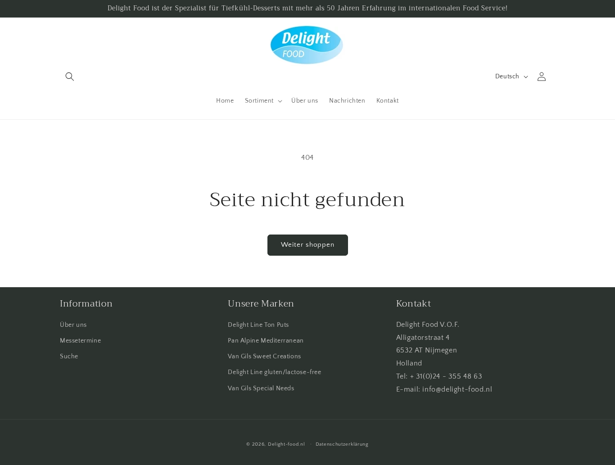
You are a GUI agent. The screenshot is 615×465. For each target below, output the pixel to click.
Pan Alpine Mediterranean (265, 340)
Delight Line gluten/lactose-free (274, 372)
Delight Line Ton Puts (258, 325)
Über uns (73, 325)
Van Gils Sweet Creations (264, 356)
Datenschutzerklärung (342, 444)
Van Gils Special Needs (261, 388)
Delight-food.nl (286, 444)
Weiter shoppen (308, 244)
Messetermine (80, 340)
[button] (70, 76)
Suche (69, 356)
